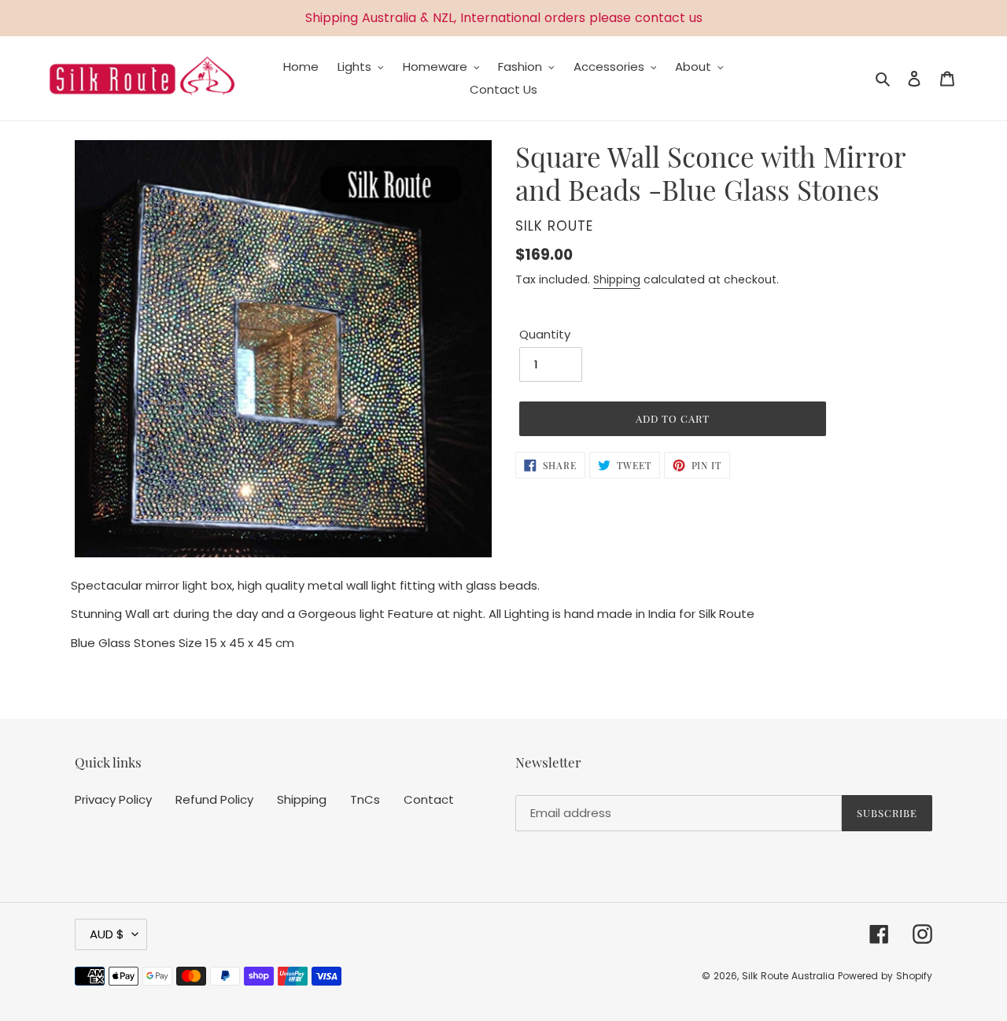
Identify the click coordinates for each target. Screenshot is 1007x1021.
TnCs (365, 799)
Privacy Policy (113, 799)
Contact (429, 799)
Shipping (616, 279)
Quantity (544, 334)
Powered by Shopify (885, 975)
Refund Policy (214, 799)
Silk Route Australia (788, 975)
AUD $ (107, 934)
